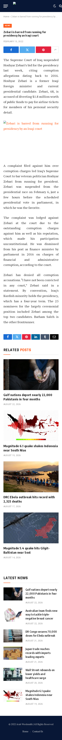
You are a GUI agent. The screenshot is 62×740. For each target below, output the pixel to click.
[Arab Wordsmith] (31, 6)
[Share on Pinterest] (43, 49)
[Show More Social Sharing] (55, 49)
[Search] (60, 6)
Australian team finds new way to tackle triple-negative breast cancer (41, 614)
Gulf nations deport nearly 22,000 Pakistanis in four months (27, 397)
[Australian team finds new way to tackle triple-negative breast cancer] (12, 615)
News (7, 26)
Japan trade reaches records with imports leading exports (37, 653)
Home (6, 16)
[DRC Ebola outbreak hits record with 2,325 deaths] (31, 476)
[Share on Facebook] (11, 49)
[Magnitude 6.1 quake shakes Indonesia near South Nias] (31, 425)
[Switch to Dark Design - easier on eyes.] (54, 6)
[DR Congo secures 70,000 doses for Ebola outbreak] (12, 635)
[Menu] (5, 6)
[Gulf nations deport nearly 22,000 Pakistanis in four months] (31, 374)
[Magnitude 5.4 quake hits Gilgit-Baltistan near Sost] (31, 527)
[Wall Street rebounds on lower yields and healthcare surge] (12, 674)
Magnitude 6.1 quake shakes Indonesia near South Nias (39, 695)
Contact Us (37, 731)
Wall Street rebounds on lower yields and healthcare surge (40, 674)
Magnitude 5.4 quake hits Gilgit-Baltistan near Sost (26, 550)
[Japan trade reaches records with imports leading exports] (12, 653)
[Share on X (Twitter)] (27, 49)
